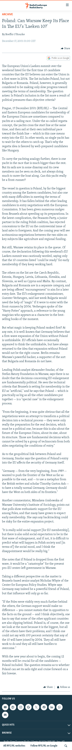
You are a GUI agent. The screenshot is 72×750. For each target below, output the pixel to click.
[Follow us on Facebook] (44, 707)
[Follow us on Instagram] (21, 707)
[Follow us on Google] (28, 707)
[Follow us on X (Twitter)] (36, 707)
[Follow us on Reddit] (13, 707)
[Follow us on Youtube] (5, 707)
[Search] (66, 746)
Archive (7, 14)
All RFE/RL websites (14, 745)
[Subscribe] (5, 715)
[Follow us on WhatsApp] (59, 707)
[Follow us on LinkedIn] (52, 707)
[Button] (65, 48)
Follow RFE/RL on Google (43, 745)
